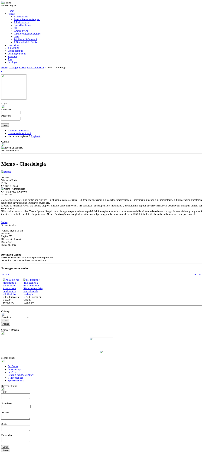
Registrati (35, 136)
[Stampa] (6, 171)
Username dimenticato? (19, 133)
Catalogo (13, 67)
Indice (4, 222)
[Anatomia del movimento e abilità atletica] (12, 285)
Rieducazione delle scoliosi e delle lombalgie (33, 291)
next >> (198, 274)
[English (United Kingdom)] (1, 70)
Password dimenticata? (19, 130)
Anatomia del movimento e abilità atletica (9, 291)
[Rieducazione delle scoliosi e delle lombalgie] (33, 285)
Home (4, 67)
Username (6, 109)
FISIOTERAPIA (35, 67)
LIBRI (22, 67)
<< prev (5, 274)
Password (6, 115)
